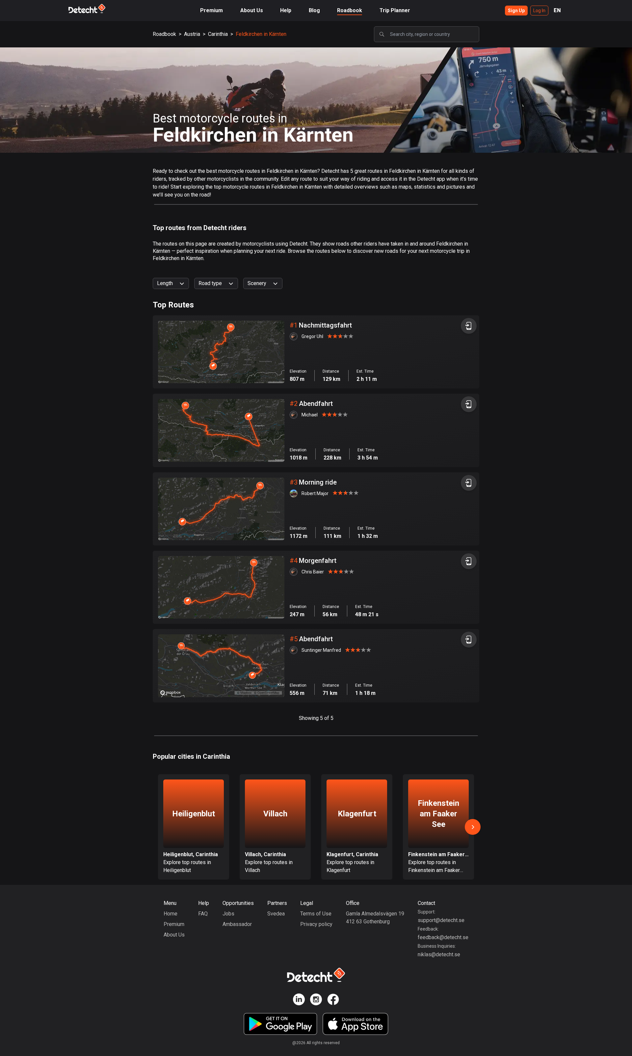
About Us (251, 10)
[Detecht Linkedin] (299, 1000)
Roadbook (349, 10)
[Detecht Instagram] (316, 1000)
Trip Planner (395, 10)
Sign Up (516, 10)
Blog (314, 10)
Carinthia (218, 34)
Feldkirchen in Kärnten (261, 34)
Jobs (228, 914)
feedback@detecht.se (443, 937)
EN (557, 10)
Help (285, 10)
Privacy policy (316, 924)
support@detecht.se (441, 920)
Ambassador (237, 924)
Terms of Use (315, 914)
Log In (539, 10)
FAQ (203, 914)
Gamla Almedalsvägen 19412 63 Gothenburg (375, 918)
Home (170, 914)
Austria (192, 34)
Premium (211, 10)
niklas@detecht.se (439, 954)
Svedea (276, 914)
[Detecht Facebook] (333, 1000)
